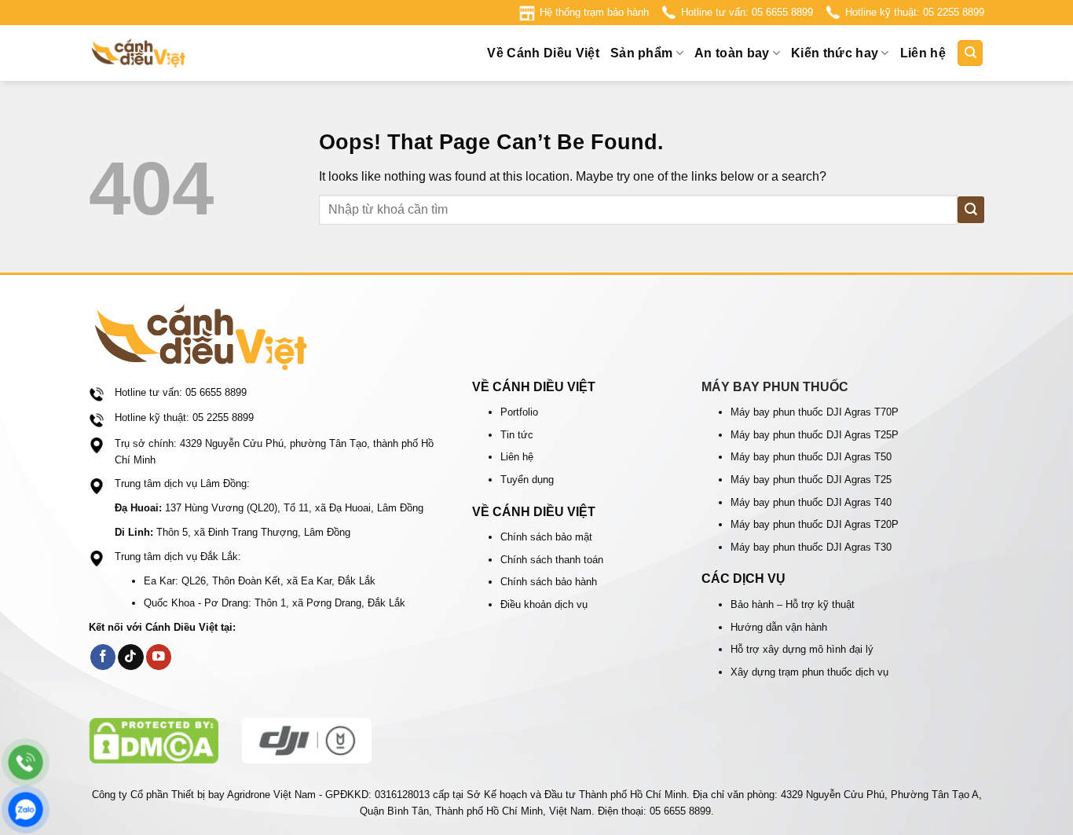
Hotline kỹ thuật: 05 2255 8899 (914, 12)
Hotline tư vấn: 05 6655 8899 (747, 12)
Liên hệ (923, 53)
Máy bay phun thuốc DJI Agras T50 (811, 457)
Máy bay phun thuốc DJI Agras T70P (815, 412)
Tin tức (516, 435)
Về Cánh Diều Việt (543, 53)
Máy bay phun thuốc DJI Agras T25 (811, 479)
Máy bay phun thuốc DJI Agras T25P (815, 435)
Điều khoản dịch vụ (544, 604)
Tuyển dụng (527, 479)
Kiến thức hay (834, 53)
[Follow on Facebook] (103, 657)
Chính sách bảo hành (548, 582)
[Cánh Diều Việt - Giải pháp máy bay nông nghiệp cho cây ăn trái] (167, 53)
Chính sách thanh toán (551, 560)
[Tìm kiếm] (970, 53)
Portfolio (519, 412)
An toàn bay (732, 53)
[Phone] (25, 762)
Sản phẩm (641, 53)
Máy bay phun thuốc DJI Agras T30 (811, 547)
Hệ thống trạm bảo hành (594, 12)
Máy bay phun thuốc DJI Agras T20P (815, 524)
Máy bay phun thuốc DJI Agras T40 (811, 502)
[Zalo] (25, 809)
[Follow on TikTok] (131, 657)
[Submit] (971, 209)
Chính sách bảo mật (546, 537)
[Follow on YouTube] (159, 657)
